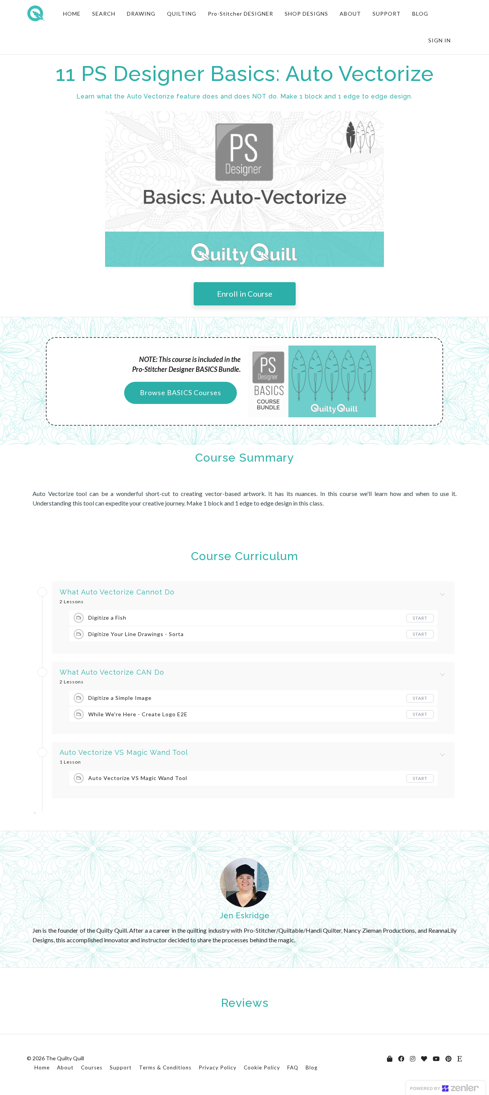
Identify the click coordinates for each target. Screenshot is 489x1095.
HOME (72, 13)
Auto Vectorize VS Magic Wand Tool (124, 752)
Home (42, 1067)
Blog (311, 1067)
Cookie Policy (262, 1067)
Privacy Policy (217, 1067)
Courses (91, 1067)
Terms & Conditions (165, 1067)
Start (420, 618)
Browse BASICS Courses (180, 392)
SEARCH (103, 13)
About (65, 1067)
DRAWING (141, 13)
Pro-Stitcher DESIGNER (240, 13)
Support (121, 1067)
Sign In (439, 40)
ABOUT (350, 13)
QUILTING (181, 13)
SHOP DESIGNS (306, 13)
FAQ (292, 1067)
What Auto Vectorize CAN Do (112, 672)
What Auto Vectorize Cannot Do (117, 592)
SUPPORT (386, 13)
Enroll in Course (244, 293)
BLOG (420, 13)
